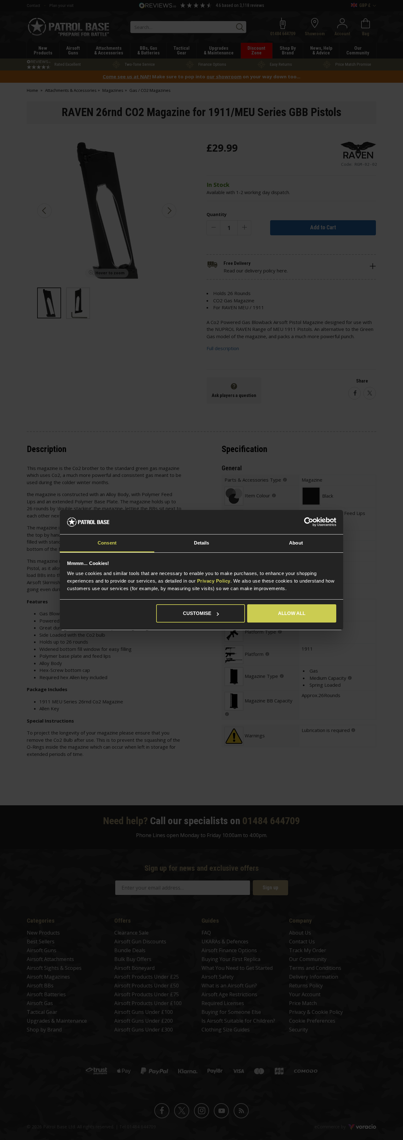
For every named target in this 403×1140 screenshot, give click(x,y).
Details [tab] (201, 542)
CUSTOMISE (197, 613)
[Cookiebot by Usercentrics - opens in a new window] (308, 522)
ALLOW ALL (291, 613)
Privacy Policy (213, 581)
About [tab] (296, 542)
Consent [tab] (107, 542)
